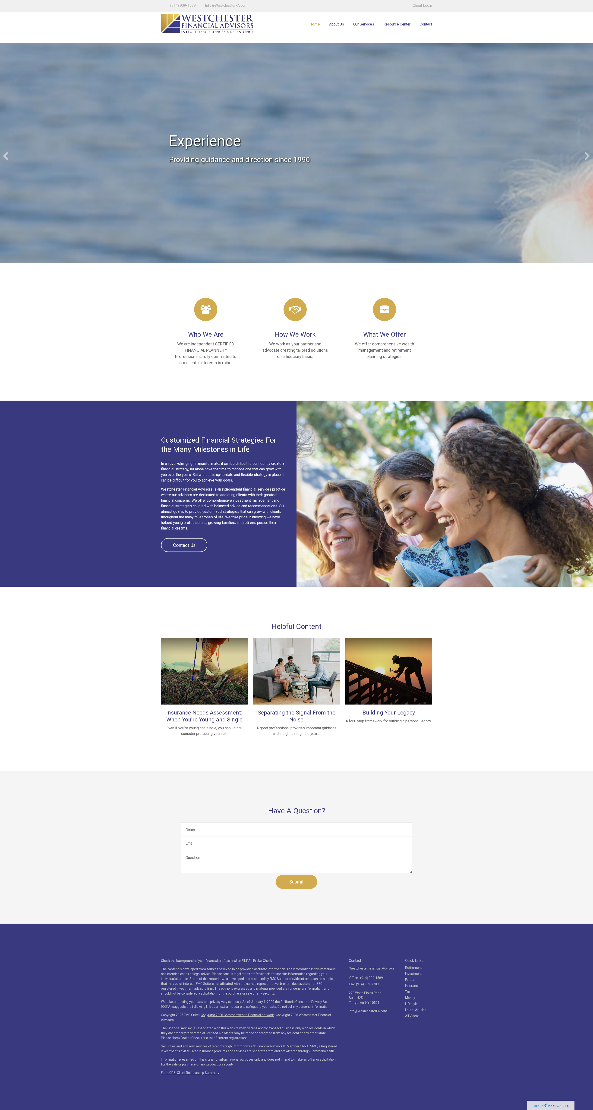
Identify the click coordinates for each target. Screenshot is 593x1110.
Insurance (412, 986)
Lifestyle (411, 1004)
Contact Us (184, 545)
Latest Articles (415, 1010)
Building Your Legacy (389, 712)
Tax (407, 992)
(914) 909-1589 (183, 5)
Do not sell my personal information (303, 1006)
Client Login (422, 5)
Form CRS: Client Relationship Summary (190, 1073)
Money (410, 998)
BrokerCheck (262, 961)
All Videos (412, 1016)
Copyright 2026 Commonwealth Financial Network (237, 1015)
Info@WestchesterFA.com (226, 5)
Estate (410, 980)
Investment (413, 974)
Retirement (413, 968)
